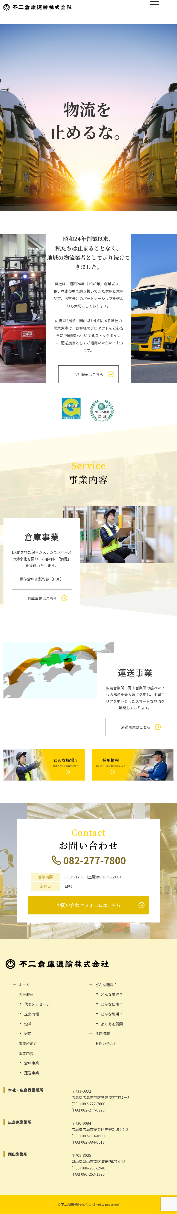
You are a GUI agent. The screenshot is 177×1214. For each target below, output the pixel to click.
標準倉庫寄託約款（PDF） (42, 579)
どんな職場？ (112, 1014)
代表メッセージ (37, 1004)
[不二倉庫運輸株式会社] (37, 7)
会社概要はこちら (88, 374)
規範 (28, 1033)
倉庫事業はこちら (42, 598)
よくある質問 (112, 1024)
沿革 (28, 1024)
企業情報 (31, 1014)
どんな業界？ (112, 994)
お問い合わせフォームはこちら (88, 905)
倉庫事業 (31, 1063)
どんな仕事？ (112, 1004)
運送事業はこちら (135, 727)
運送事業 (31, 1073)
